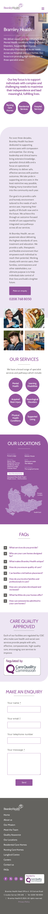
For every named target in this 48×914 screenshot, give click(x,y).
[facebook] (6, 879)
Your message (16, 750)
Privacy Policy (24, 902)
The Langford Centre (33, 469)
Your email (14, 718)
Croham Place (16, 469)
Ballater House (34, 457)
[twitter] (11, 879)
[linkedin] (21, 879)
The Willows (32, 464)
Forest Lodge (16, 457)
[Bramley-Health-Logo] (13, 4)
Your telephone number (20, 734)
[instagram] (16, 879)
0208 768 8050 (20, 299)
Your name (14, 703)
